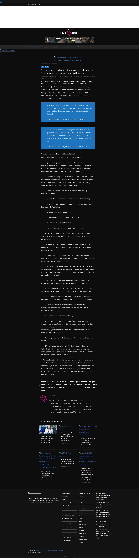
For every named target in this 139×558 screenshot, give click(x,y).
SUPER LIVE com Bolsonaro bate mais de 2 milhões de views (68, 461)
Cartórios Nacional (66, 540)
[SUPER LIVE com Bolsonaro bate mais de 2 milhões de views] (68, 453)
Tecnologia (48, 47)
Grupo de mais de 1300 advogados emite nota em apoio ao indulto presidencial (67, 436)
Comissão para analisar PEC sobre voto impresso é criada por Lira (47, 439)
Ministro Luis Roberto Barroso (89, 76)
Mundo (80, 518)
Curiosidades (82, 506)
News (42, 66)
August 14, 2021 (81, 119)
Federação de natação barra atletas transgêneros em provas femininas (88, 441)
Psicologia (81, 530)
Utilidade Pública (83, 539)
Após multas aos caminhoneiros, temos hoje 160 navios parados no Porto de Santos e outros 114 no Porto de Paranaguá (87, 474)
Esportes (81, 512)
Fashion (56, 47)
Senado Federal (66, 493)
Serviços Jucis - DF (66, 503)
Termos (49, 550)
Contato (89, 47)
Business (81, 496)
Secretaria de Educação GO (69, 512)
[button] (35, 47)
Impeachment (66, 76)
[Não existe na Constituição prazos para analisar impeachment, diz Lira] (48, 453)
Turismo (40, 47)
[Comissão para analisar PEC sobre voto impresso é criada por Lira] (48, 426)
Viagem (81, 542)
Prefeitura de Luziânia (67, 528)
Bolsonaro (61, 76)
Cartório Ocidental (66, 537)
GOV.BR (64, 499)
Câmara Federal (66, 496)
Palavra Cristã (82, 524)
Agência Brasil (65, 506)
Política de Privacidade (57, 550)
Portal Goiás (65, 509)
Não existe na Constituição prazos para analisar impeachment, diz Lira (48, 474)
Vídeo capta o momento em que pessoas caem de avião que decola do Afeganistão (82, 384)
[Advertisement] (69, 17)
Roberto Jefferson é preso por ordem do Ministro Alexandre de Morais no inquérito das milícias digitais (54, 385)
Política (46, 66)
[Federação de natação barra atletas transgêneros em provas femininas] (88, 426)
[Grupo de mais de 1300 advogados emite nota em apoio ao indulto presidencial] (68, 426)
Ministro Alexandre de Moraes (76, 76)
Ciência (80, 499)
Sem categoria (82, 533)
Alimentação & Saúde (78, 47)
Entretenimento (65, 47)
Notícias (31, 47)
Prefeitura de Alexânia (67, 534)
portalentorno (54, 76)
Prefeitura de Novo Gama (68, 531)
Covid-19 (81, 503)
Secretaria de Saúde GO (68, 515)
